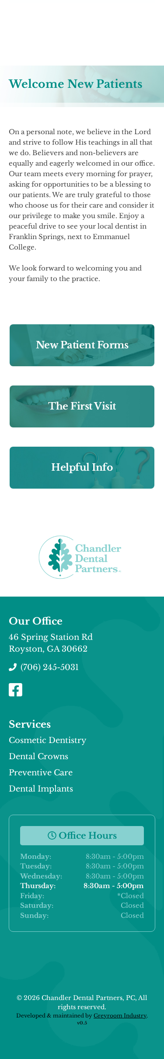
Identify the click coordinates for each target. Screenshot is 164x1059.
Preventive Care (41, 773)
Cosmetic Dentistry (48, 740)
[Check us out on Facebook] (16, 690)
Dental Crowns (38, 756)
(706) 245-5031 (48, 667)
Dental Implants (41, 789)
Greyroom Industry (120, 1015)
